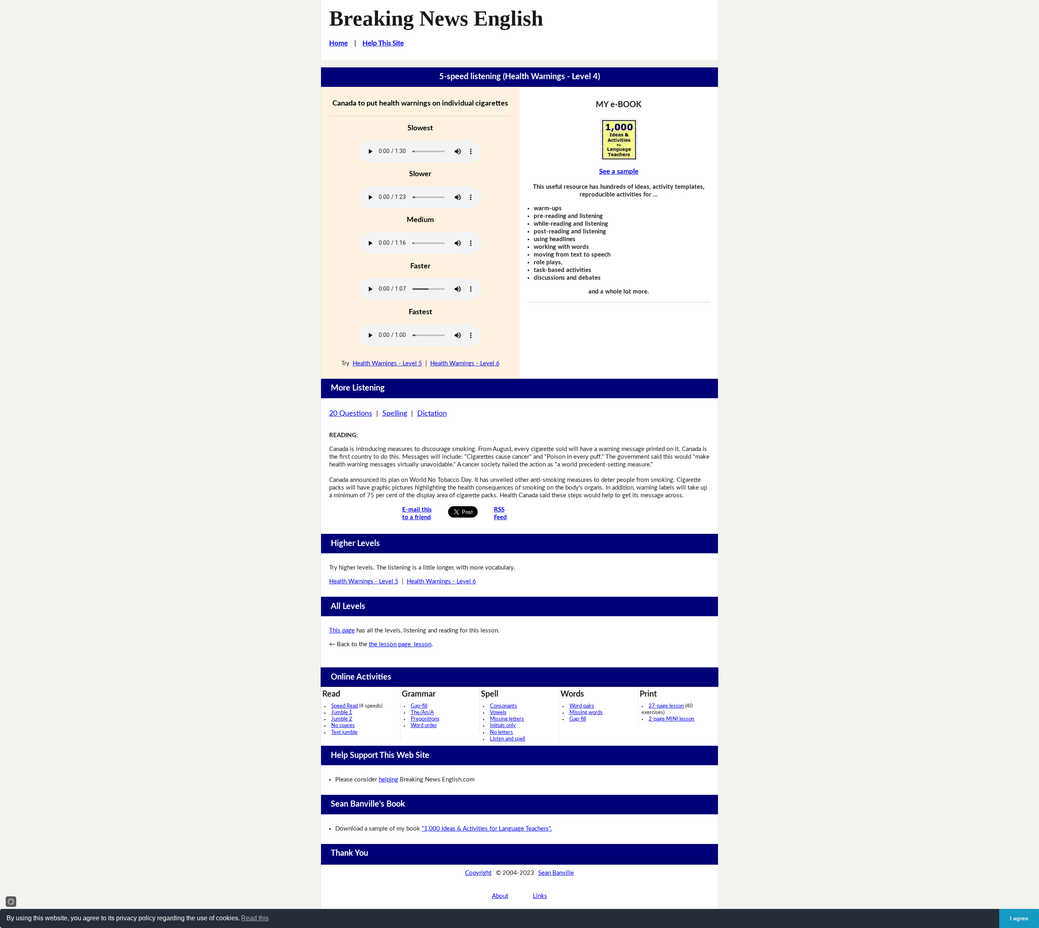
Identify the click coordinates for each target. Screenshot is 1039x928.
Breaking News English (436, 18)
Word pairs (581, 706)
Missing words (586, 712)
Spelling (394, 413)
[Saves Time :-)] (619, 139)
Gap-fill (419, 706)
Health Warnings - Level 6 (465, 363)
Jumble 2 (341, 719)
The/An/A (422, 712)
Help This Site (383, 43)
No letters (501, 732)
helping (388, 780)
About (500, 896)
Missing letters (507, 719)
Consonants (503, 706)
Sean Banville (556, 873)
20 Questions (350, 413)
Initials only (503, 725)
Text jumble (344, 732)
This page (342, 631)
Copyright (478, 873)
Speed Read (344, 706)
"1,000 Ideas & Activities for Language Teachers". (487, 829)
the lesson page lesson (400, 644)
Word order (424, 725)
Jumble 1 (341, 712)
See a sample (618, 171)
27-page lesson (666, 706)
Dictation (432, 413)
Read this (255, 918)
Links (540, 896)
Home (338, 43)
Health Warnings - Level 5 (387, 363)
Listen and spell (507, 739)
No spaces (343, 725)
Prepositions (425, 719)
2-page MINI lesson (671, 719)
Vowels (498, 712)
